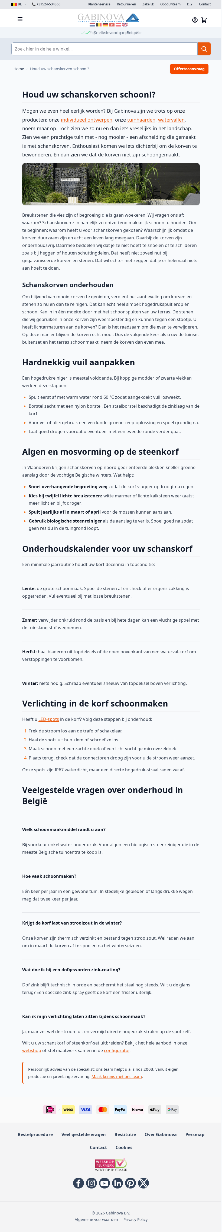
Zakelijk (146, 4)
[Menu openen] (18, 19)
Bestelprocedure (33, 1134)
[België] (97, 24)
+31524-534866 (44, 4)
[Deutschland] (103, 24)
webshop (29, 1050)
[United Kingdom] (123, 24)
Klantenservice (97, 4)
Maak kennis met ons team (115, 1076)
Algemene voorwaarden (94, 1219)
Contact (203, 4)
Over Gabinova (159, 1134)
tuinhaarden (139, 119)
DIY (188, 4)
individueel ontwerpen (84, 119)
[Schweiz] (110, 24)
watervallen (169, 119)
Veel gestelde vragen (82, 1134)
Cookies (121, 1147)
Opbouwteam (168, 4)
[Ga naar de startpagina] (107, 18)
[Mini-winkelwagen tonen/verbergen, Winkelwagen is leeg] (202, 20)
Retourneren (124, 4)
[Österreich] (116, 24)
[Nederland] (90, 24)
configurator (115, 1050)
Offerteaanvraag (187, 68)
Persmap (193, 1134)
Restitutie (123, 1134)
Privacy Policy (133, 1219)
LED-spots (47, 719)
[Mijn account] (193, 20)
